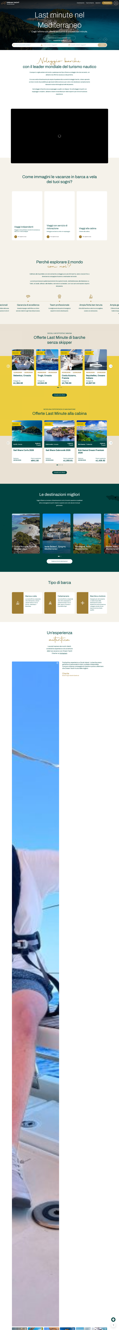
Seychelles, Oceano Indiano (95, 376)
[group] (26, 534)
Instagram (63, 653)
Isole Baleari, (55, 547)
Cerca (102, 45)
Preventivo (107, 3)
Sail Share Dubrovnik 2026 (58, 450)
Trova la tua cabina (59, 33)
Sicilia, (112, 547)
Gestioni (97, 3)
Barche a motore (97, 596)
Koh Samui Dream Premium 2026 (91, 451)
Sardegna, (83, 547)
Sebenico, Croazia (22, 375)
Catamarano (63, 596)
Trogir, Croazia (45, 375)
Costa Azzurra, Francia (69, 376)
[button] (101, 39)
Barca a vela (31, 596)
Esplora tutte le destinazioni (60, 561)
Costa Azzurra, (25, 547)
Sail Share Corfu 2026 (23, 450)
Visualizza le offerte (59, 395)
